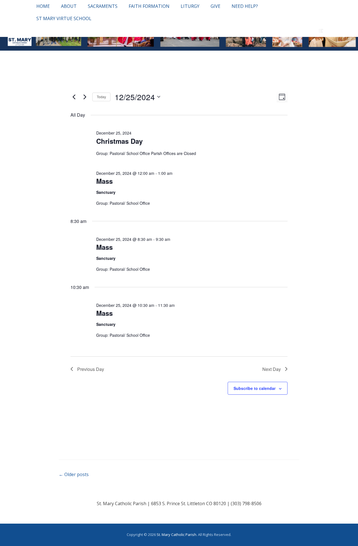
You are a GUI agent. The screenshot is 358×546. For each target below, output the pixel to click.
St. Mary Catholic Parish (176, 534)
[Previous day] (73, 96)
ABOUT (69, 6)
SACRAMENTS (102, 6)
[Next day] (84, 96)
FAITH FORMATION (149, 6)
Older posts (74, 474)
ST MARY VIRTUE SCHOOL (63, 18)
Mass (104, 181)
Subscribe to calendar (254, 388)
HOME (43, 6)
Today (101, 96)
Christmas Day (119, 141)
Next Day (271, 369)
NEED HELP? (245, 6)
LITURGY (190, 6)
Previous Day (90, 369)
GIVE (215, 6)
